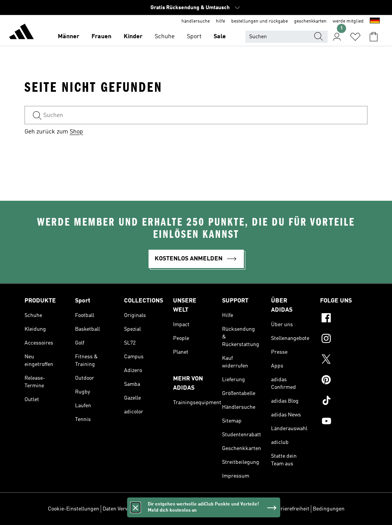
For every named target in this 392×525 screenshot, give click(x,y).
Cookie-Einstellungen (73, 509)
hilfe (220, 21)
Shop (76, 132)
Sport (194, 37)
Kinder (133, 37)
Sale (220, 37)
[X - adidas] (344, 360)
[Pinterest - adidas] (344, 381)
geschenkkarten (310, 21)
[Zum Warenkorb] (373, 37)
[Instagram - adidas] (344, 339)
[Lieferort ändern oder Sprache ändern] (375, 21)
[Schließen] (135, 507)
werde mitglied (348, 21)
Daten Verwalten (122, 509)
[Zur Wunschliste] (355, 37)
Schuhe (165, 37)
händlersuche (195, 21)
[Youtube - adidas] (344, 422)
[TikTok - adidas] (344, 401)
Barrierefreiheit (290, 509)
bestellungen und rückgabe (259, 21)
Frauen (101, 37)
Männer (68, 37)
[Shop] (21, 33)
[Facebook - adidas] (344, 319)
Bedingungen (329, 509)
